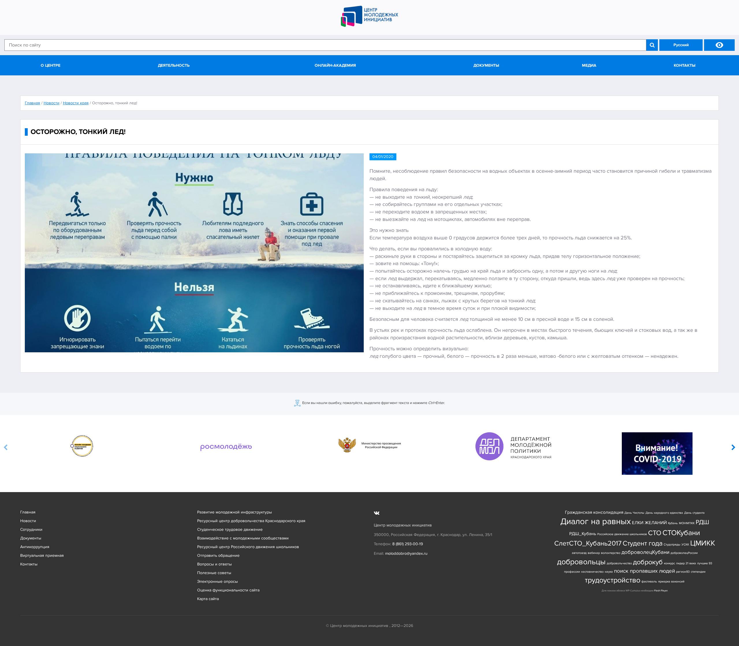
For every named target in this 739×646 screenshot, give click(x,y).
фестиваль (649, 581)
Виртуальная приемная (42, 555)
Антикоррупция (34, 546)
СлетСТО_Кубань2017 (588, 543)
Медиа (589, 65)
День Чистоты (634, 513)
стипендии (698, 572)
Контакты (684, 65)
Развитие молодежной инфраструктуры (234, 512)
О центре (50, 65)
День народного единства (664, 513)
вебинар (594, 553)
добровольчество (619, 563)
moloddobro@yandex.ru (406, 553)
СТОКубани (681, 532)
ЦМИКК (702, 543)
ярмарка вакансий (671, 581)
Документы (486, 65)
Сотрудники (31, 529)
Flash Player (660, 590)
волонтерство (610, 553)
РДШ (702, 522)
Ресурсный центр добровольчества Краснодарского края (251, 520)
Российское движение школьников (622, 534)
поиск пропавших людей (644, 571)
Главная (28, 512)
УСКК (685, 544)
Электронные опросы (217, 581)
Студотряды (672, 544)
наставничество (592, 572)
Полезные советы (214, 572)
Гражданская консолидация (594, 512)
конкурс (669, 563)
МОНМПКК (687, 523)
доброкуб (648, 562)
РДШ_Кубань (582, 534)
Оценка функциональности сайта (228, 590)
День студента (694, 513)
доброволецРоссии (684, 553)
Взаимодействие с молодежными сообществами (243, 538)
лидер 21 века (686, 563)
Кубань (673, 523)
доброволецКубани (645, 552)
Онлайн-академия (335, 65)
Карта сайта (208, 598)
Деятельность (174, 65)
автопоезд (579, 553)
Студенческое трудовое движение (230, 529)
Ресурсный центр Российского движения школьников (248, 546)
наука (609, 572)
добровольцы (581, 562)
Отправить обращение (218, 555)
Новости (28, 520)
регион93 (683, 572)
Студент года (643, 543)
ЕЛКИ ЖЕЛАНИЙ (649, 523)
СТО (654, 533)
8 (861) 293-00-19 (407, 543)
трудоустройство (612, 580)
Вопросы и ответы (214, 564)
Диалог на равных (595, 521)
